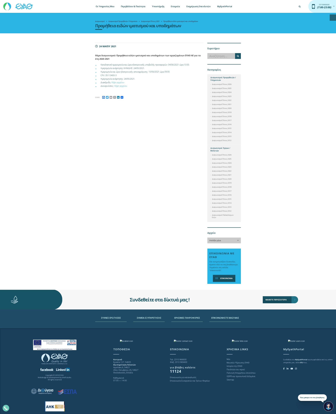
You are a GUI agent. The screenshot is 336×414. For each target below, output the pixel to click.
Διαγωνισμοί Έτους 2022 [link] (221, 100)
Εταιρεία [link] (175, 6)
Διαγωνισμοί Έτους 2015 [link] (221, 128)
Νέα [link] (228, 359)
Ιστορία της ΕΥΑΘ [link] (234, 366)
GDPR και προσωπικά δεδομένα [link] (241, 376)
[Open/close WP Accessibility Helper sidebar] (333, 17)
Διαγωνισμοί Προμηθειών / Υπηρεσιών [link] (223, 78)
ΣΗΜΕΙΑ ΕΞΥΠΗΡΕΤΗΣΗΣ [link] (149, 317)
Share (97, 97)
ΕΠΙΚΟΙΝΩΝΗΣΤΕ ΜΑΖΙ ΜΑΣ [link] (225, 317)
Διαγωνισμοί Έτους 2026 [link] (221, 84)
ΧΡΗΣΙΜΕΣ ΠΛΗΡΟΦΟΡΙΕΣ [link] (187, 317)
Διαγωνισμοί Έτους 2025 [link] (221, 88)
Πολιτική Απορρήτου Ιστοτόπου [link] (241, 373)
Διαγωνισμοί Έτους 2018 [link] (221, 116)
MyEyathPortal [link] (224, 6)
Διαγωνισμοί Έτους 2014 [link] (221, 132)
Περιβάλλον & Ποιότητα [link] (133, 6)
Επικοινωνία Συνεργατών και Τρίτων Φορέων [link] (190, 381)
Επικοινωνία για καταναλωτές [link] (183, 377)
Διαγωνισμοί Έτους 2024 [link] (221, 92)
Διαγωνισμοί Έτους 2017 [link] (221, 120)
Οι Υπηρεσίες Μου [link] (105, 6)
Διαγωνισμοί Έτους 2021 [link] (221, 104)
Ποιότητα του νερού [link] (236, 369)
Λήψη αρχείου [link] (117, 82)
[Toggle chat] (328, 406)
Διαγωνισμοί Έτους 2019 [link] (221, 112)
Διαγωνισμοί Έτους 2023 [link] (221, 96)
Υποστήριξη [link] (158, 6)
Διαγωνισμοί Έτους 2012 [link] (221, 140)
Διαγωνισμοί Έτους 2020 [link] (221, 108)
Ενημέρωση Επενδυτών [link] (199, 6)
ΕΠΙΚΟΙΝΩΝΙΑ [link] (226, 278)
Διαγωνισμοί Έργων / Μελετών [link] (220, 149)
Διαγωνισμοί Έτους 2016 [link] (221, 124)
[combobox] (224, 240)
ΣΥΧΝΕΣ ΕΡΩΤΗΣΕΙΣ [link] (111, 317)
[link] (18, 5)
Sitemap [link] (230, 380)
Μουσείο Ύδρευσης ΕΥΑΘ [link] (238, 363)
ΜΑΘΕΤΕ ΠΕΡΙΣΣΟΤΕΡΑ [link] (276, 299)
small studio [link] (66, 377)
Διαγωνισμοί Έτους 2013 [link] (221, 136)
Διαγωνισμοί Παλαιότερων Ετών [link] (222, 216)
